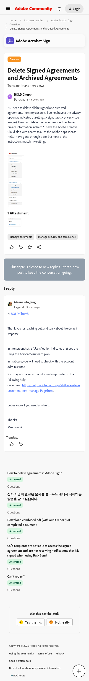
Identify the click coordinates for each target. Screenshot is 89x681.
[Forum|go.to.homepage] (33, 8)
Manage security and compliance (57, 236)
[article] (44, 373)
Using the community (21, 653)
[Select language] (59, 8)
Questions (15, 24)
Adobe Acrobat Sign (62, 20)
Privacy (59, 653)
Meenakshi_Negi (25, 302)
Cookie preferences (20, 660)
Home (13, 20)
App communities (34, 20)
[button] (8, 10)
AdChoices (19, 675)
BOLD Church (23, 94)
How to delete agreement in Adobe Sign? (34, 473)
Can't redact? (16, 576)
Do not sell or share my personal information (34, 668)
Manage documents (21, 236)
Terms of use (45, 653)
